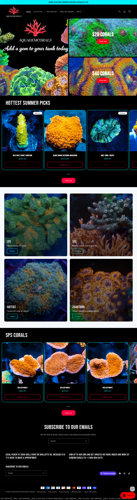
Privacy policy (52, 492)
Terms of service (64, 492)
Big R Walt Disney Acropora (22, 155)
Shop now (102, 41)
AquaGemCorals (16, 491)
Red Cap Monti (23, 388)
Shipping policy (77, 492)
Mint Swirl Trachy (107, 155)
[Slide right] (73, 174)
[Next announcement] (130, 2)
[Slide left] (63, 174)
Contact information (90, 492)
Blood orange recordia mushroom (65, 155)
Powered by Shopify (28, 491)
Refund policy (41, 492)
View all (68, 180)
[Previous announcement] (6, 2)
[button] (38, 11)
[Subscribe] (86, 441)
